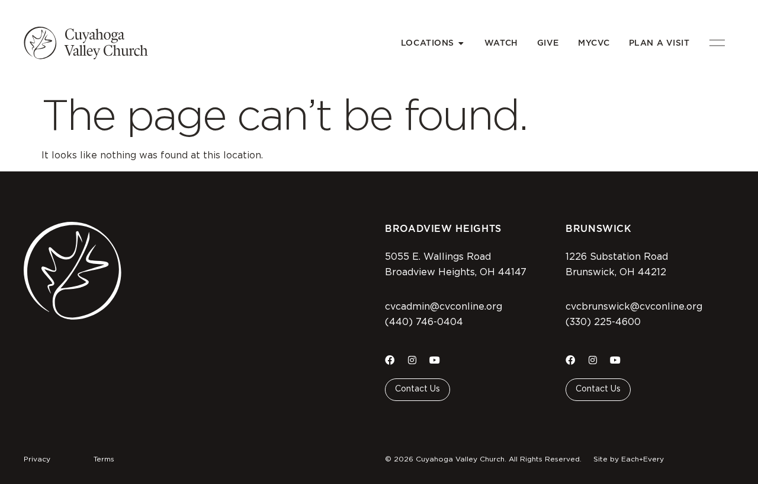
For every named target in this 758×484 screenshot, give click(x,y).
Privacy (37, 459)
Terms (104, 459)
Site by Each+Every (628, 459)
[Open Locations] (461, 43)
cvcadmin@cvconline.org (443, 306)
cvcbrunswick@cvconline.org (634, 306)
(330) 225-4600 (603, 322)
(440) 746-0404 (424, 322)
